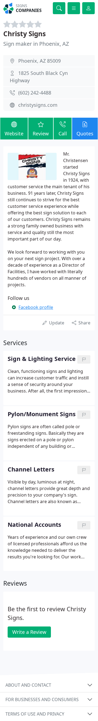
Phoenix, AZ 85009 (39, 60)
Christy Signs (24, 33)
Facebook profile (36, 307)
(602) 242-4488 (34, 92)
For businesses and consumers (42, 699)
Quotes (84, 133)
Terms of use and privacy (34, 714)
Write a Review (29, 632)
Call (63, 133)
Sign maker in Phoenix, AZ (36, 43)
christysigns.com (37, 105)
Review (41, 133)
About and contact (28, 685)
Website (14, 133)
